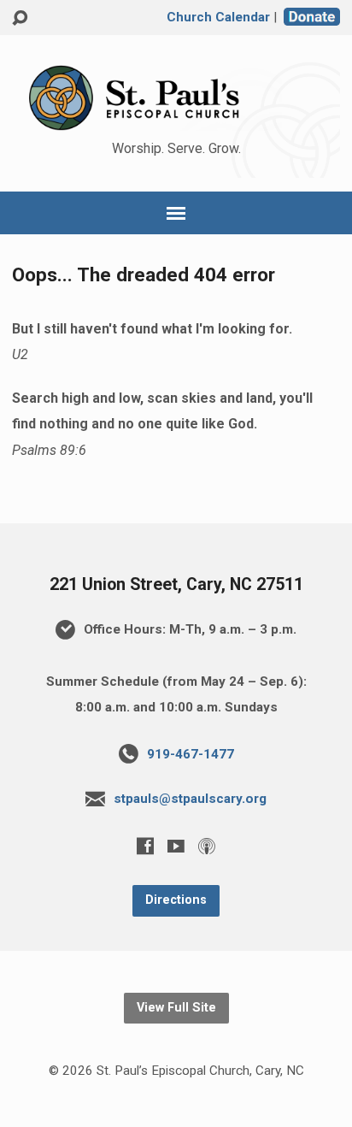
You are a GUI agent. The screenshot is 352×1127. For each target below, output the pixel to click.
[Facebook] (145, 845)
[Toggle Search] (19, 18)
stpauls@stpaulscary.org (190, 798)
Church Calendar (218, 17)
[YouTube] (176, 845)
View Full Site (176, 1007)
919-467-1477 (190, 754)
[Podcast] (206, 845)
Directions (176, 900)
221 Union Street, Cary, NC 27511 (176, 584)
